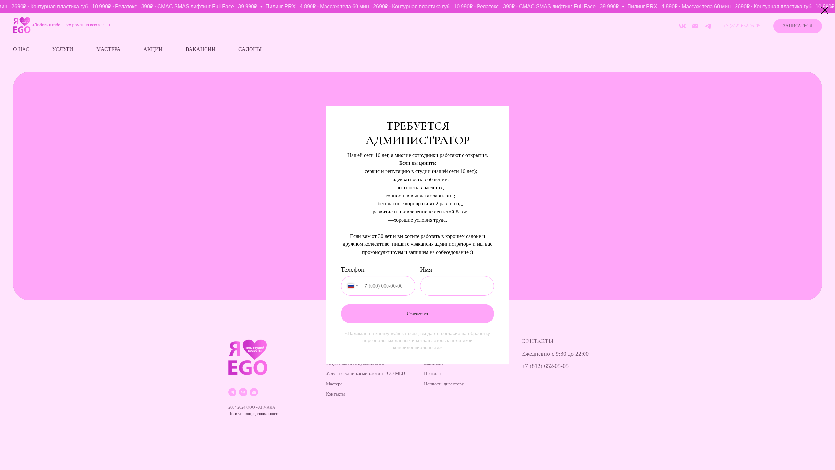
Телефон (353, 269)
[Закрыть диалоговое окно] (825, 10)
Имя (426, 269)
